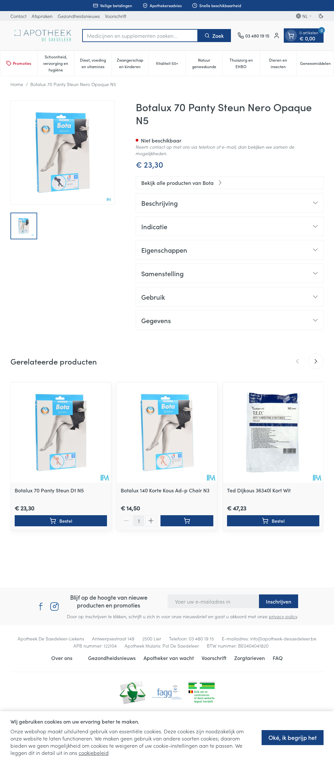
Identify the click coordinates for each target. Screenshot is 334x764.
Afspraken (42, 16)
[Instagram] (54, 606)
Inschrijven (278, 601)
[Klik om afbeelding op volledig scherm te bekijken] (62, 152)
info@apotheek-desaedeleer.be (283, 638)
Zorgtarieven (249, 657)
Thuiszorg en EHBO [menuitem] (245, 63)
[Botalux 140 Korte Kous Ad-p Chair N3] (167, 432)
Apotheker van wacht (169, 657)
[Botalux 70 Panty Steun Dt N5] (61, 432)
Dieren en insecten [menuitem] (282, 63)
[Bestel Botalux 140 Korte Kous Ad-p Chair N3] (186, 520)
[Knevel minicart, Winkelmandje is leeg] (291, 35)
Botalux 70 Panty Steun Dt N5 (49, 490)
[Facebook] (41, 606)
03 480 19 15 (201, 638)
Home (16, 84)
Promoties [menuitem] (22, 63)
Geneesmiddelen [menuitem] (317, 64)
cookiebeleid (94, 752)
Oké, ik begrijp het (292, 737)
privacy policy (283, 616)
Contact (18, 16)
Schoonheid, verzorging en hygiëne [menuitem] (58, 63)
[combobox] (140, 35)
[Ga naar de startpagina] (43, 35)
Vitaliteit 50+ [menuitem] (170, 64)
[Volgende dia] (316, 361)
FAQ (278, 657)
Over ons (61, 657)
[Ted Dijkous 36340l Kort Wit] (273, 432)
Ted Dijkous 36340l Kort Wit (259, 490)
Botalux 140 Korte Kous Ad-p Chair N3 (165, 490)
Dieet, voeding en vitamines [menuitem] (95, 63)
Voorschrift (115, 16)
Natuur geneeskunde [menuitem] (207, 63)
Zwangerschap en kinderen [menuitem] (132, 63)
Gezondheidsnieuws (79, 16)
